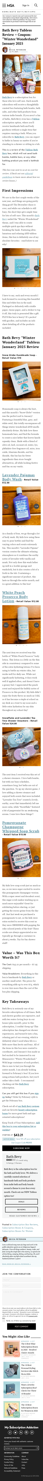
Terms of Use (8, 1465)
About (24, 1456)
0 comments (23, 52)
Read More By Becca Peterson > (16, 1264)
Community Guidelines (11, 1456)
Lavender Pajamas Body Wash (18, 477)
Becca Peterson (17, 50)
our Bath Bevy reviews (28, 1106)
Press (23, 1468)
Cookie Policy (8, 1462)
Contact (24, 1462)
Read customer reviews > (24, 1216)
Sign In (25, 5)
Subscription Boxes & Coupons (17, 1227)
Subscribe (25, 1459)
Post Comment (21, 1326)
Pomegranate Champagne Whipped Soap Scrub (20, 826)
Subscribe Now (21, 1148)
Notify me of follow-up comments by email (20, 1321)
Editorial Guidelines (10, 1468)
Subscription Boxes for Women (17, 1231)
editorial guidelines (19, 20)
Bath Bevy (7, 97)
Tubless (36, 119)
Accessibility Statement (12, 1471)
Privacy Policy (9, 1459)
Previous (6, 268)
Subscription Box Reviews (25, 1224)
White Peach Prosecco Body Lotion (15, 596)
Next (37, 268)
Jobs (23, 1465)
